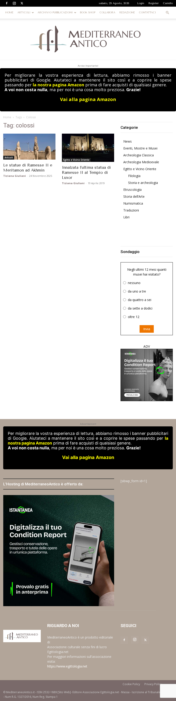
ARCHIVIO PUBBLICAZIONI (55, 12)
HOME (9, 12)
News (127, 141)
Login (140, 3)
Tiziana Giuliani (14, 175)
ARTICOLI (23, 12)
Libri (126, 217)
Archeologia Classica (138, 155)
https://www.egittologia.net (67, 666)
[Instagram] (14, 3)
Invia (146, 329)
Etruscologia (132, 189)
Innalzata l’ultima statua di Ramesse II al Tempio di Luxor (86, 172)
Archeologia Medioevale (141, 162)
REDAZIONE (127, 12)
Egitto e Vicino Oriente (76, 159)
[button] (167, 13)
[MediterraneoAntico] (88, 39)
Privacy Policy (153, 684)
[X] (21, 3)
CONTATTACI (147, 12)
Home (7, 117)
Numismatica (133, 203)
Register (153, 3)
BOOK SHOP (87, 12)
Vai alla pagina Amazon (88, 99)
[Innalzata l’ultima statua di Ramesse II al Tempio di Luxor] (88, 148)
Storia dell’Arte (134, 196)
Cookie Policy (131, 684)
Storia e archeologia (143, 182)
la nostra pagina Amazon (58, 84)
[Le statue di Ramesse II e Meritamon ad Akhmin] (29, 147)
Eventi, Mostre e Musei (140, 148)
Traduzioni (131, 210)
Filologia (134, 176)
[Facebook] (6, 3)
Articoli (9, 157)
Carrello (168, 3)
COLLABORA (107, 12)
